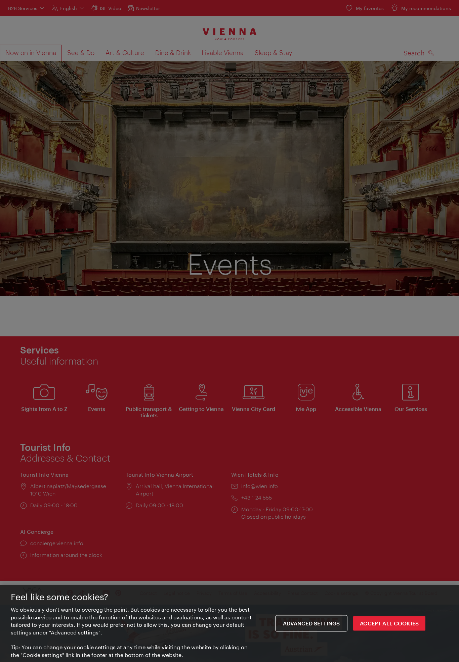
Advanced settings (311, 623)
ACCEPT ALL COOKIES (389, 623)
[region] (229, 623)
